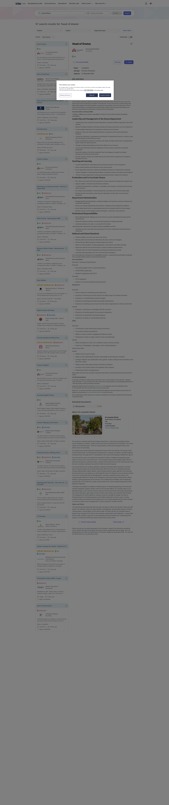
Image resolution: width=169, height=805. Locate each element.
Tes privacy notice (99, 90)
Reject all (92, 95)
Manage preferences (65, 95)
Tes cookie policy (89, 90)
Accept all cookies (105, 95)
